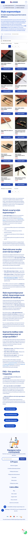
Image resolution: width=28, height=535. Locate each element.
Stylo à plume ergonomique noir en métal (20, 155)
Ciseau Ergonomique (10, 425)
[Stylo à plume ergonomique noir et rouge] (7, 170)
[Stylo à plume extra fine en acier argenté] (21, 170)
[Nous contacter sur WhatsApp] (25, 532)
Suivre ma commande (14, 502)
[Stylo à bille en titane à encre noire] (7, 56)
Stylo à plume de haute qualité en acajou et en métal (20, 132)
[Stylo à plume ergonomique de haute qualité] (7, 147)
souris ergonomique (13, 362)
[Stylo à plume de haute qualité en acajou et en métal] (21, 123)
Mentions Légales (14, 465)
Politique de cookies (14, 483)
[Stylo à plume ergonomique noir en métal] (21, 147)
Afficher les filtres (7, 40)
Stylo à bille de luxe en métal (20, 64)
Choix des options (7, 68)
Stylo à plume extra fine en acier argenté (20, 178)
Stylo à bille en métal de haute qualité (6, 109)
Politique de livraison (14, 471)
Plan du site (14, 477)
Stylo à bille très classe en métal (7, 131)
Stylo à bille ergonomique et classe (7, 86)
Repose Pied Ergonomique (11, 414)
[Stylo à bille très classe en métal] (7, 123)
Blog (14, 490)
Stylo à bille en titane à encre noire (6, 64)
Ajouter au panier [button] (21, 113)
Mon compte (14, 493)
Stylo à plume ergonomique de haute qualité (6, 155)
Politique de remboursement (14, 474)
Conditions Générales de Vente (14, 468)
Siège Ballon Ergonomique (11, 420)
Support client (14, 496)
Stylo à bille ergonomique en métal (21, 86)
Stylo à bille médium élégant (19, 109)
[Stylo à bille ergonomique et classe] (7, 78)
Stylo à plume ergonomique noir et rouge (5, 179)
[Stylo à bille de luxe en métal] (21, 56)
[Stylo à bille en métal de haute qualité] (7, 101)
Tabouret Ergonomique (10, 409)
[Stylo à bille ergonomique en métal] (21, 78)
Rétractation (14, 480)
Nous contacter (14, 499)
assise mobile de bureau (9, 364)
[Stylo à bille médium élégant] (21, 101)
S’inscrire (22, 458)
